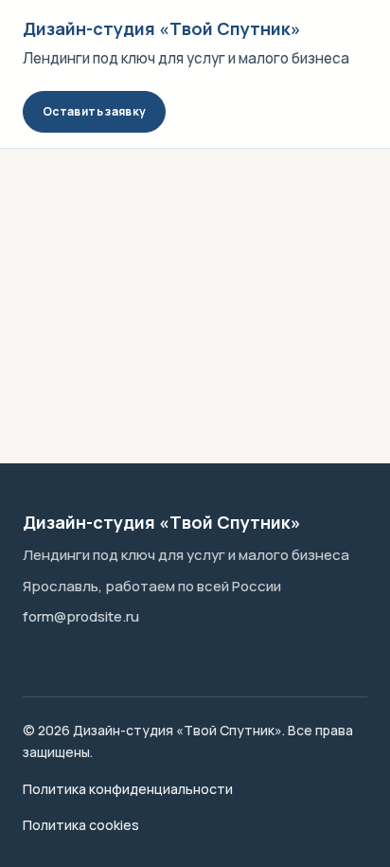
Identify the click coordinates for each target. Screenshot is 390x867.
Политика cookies (81, 825)
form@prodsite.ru (81, 616)
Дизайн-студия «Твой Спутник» (162, 28)
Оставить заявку (94, 111)
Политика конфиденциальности (128, 789)
